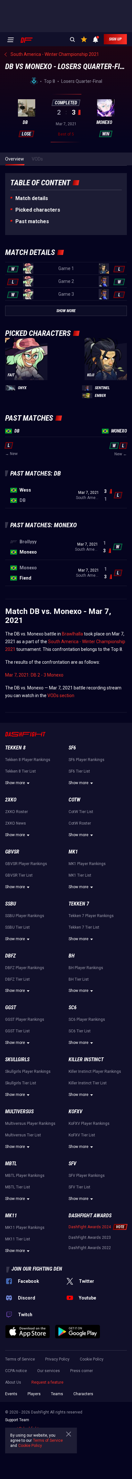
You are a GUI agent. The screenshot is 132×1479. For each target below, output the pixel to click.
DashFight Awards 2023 (90, 1237)
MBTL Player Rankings (25, 1175)
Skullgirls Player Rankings (28, 1071)
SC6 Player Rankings (87, 1019)
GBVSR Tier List (19, 875)
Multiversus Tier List (23, 1135)
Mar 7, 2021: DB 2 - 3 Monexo (34, 675)
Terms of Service (20, 1359)
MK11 (11, 1215)
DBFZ (10, 956)
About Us (13, 1382)
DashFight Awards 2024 (90, 1227)
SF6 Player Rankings (86, 759)
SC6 (73, 1007)
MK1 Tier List (80, 875)
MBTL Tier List (17, 1187)
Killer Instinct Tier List (88, 1083)
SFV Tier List (79, 1187)
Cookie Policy (91, 1359)
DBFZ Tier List (17, 979)
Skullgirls (17, 1059)
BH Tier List (79, 979)
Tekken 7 (79, 904)
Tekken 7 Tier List (84, 927)
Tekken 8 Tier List (20, 771)
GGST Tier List (17, 1031)
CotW (74, 800)
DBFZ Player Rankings (24, 968)
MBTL (11, 1163)
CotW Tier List (81, 812)
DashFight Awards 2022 (90, 1248)
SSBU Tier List (17, 927)
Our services (48, 1371)
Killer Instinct (86, 1059)
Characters (83, 1394)
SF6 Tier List (79, 771)
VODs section (60, 695)
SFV (72, 1163)
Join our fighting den (37, 1269)
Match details (31, 198)
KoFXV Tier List (82, 1135)
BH (72, 956)
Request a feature (47, 1382)
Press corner (81, 1371)
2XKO (10, 800)
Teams (57, 1394)
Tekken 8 (15, 748)
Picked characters (37, 210)
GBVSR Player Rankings (26, 864)
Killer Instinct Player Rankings (95, 1071)
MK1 (73, 852)
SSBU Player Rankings (24, 916)
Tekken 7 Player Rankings (91, 916)
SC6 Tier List (80, 1031)
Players (34, 1394)
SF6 (72, 748)
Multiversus (19, 1111)
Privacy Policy (57, 1359)
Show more (15, 783)
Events (11, 1394)
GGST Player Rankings (24, 1019)
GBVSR (12, 852)
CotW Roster (80, 823)
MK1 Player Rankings (87, 864)
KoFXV (75, 1111)
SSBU (10, 904)
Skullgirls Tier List (20, 1083)
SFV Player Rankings (87, 1175)
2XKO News (15, 823)
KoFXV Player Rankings (89, 1123)
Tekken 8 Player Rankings (27, 759)
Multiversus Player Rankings (30, 1123)
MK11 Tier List (17, 1239)
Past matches (32, 221)
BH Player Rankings (86, 968)
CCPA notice (16, 1371)
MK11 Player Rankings (25, 1227)
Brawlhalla (72, 633)
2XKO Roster (16, 812)
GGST (10, 1007)
